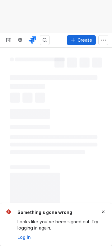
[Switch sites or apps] (20, 40)
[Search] (45, 40)
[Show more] (103, 40)
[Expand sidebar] (9, 40)
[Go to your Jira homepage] (32, 40)
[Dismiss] (103, 212)
